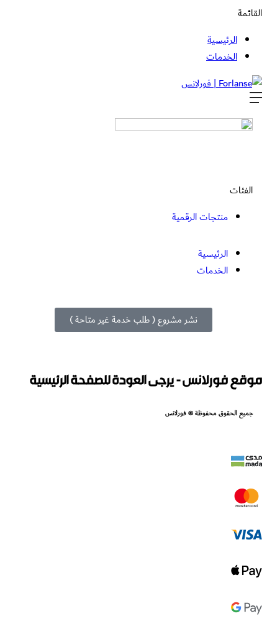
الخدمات (221, 56)
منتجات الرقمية (200, 217)
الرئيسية (222, 40)
